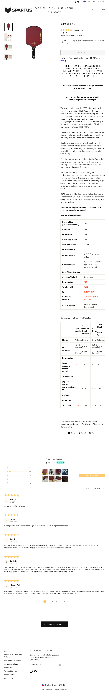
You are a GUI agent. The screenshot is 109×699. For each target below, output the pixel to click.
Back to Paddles (56, 624)
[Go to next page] (68, 601)
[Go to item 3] (58, 472)
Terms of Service (10, 671)
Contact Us (8, 678)
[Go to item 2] (52, 472)
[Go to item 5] (45, 479)
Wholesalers (8, 667)
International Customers (13, 660)
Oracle (75, 66)
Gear (52, 8)
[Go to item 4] (65, 472)
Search (6, 651)
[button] (66, 30)
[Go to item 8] (65, 479)
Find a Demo (66, 8)
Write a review (92, 475)
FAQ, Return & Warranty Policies (13, 656)
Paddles (40, 8)
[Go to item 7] (58, 479)
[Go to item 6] (52, 479)
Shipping (63, 35)
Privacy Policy (9, 675)
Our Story (54, 12)
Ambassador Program (12, 664)
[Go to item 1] (45, 472)
